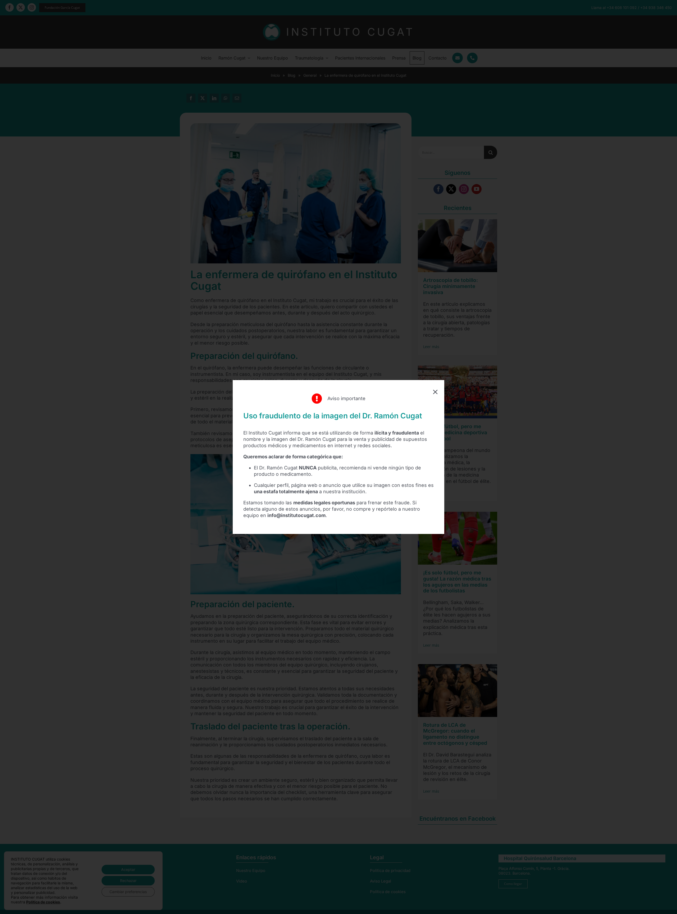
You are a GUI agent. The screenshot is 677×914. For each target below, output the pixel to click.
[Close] (435, 392)
